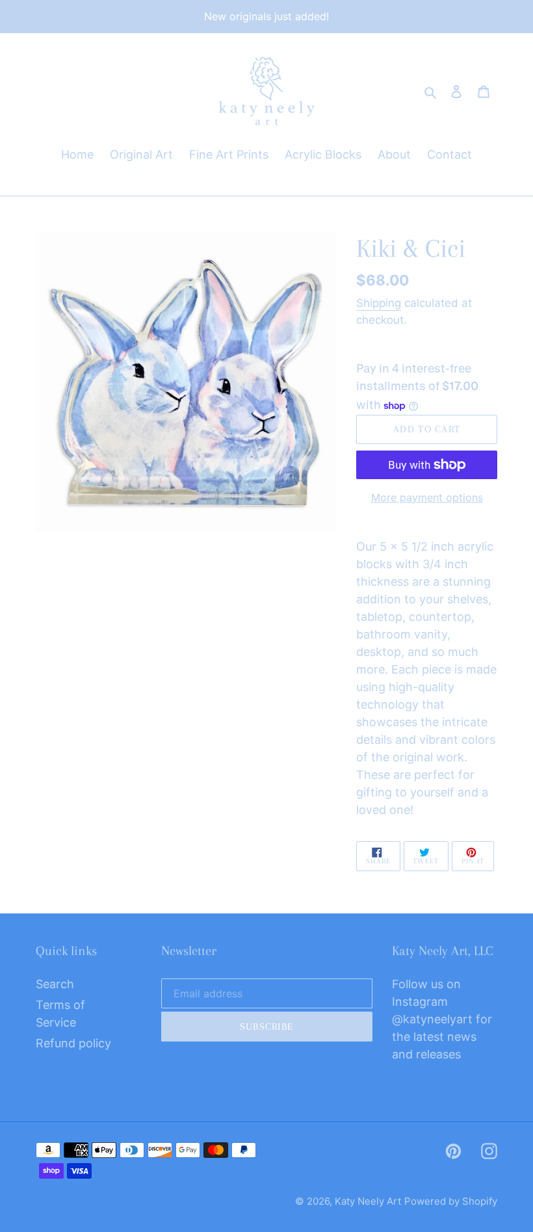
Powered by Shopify (450, 1201)
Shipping (378, 302)
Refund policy (73, 1043)
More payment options (427, 497)
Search (55, 984)
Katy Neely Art (368, 1201)
